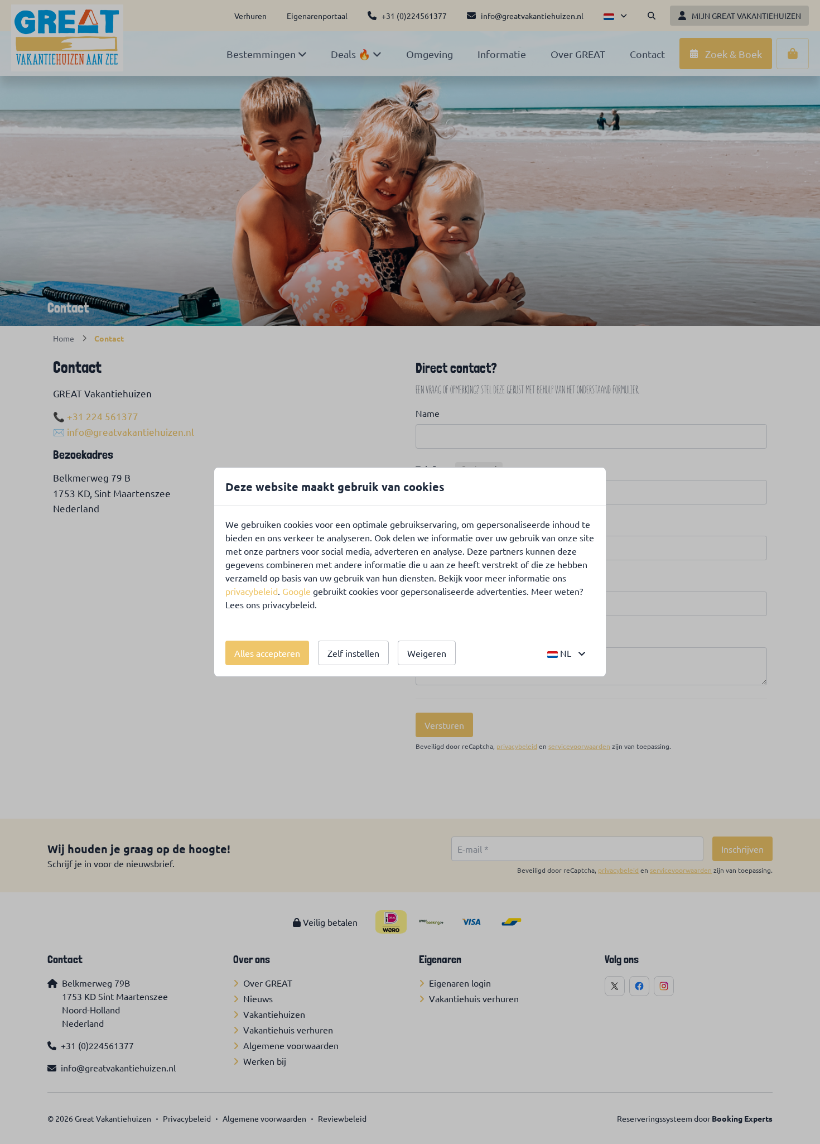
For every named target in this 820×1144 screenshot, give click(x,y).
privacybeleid (251, 591)
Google (296, 591)
